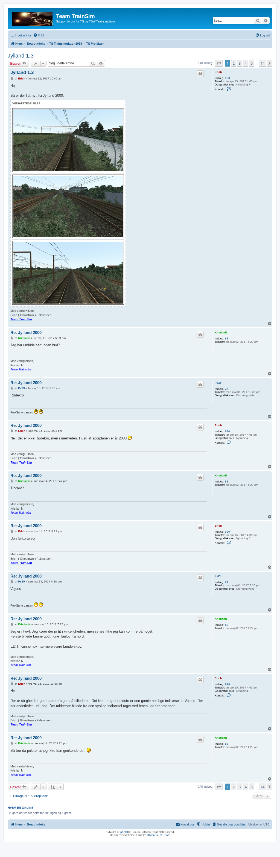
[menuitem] (38, 35)
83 (226, 338)
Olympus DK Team (158, 834)
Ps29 (218, 382)
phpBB (124, 831)
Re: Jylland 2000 (26, 332)
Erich (218, 71)
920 (227, 77)
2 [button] (234, 63)
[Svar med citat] (200, 73)
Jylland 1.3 (21, 56)
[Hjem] (32, 18)
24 (226, 388)
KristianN (221, 332)
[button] (219, 63)
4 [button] (246, 63)
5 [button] (252, 63)
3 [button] (240, 63)
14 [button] (262, 63)
